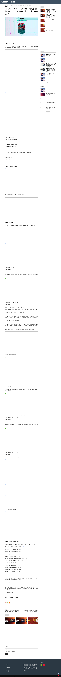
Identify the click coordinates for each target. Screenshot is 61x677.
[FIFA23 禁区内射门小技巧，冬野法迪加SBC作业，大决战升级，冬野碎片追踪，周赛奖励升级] (43, 69)
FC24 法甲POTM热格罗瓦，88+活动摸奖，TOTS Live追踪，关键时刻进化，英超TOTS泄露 (21, 626)
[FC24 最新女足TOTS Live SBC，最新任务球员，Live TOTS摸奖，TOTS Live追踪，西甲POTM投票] (10, 620)
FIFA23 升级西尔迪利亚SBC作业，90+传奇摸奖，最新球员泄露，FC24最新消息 (31, 611)
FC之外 (32, 1)
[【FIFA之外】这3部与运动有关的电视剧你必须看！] (43, 99)
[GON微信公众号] (41, 665)
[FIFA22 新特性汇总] (43, 90)
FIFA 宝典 (7, 670)
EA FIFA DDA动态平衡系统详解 (50, 102)
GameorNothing (8, 15)
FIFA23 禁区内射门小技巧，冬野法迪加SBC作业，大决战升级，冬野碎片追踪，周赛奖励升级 (51, 69)
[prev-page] (5, 628)
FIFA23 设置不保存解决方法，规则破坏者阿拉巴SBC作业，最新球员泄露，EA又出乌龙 (51, 64)
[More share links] (9, 602)
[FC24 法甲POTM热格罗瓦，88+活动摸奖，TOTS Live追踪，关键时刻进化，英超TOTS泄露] (21, 620)
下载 (43, 1)
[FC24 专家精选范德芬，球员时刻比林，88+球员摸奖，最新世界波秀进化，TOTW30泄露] (43, 30)
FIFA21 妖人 (8, 668)
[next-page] (7, 628)
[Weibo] (6, 602)
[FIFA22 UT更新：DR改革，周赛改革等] (43, 60)
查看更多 (48, 82)
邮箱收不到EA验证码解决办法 (50, 107)
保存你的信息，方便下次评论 (10, 651)
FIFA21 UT (7, 664)
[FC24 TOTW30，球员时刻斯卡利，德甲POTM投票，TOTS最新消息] (43, 25)
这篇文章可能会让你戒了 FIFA (50, 93)
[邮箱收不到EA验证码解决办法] (43, 108)
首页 (5, 5)
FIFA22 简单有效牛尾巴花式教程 (51, 54)
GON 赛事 (7, 671)
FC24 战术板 (23, 1)
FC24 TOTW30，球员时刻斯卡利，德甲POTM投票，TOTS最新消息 (51, 25)
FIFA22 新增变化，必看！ (50, 77)
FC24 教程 (28, 1)
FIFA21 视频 (8, 667)
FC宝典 (36, 1)
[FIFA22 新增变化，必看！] (43, 79)
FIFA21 (7, 663)
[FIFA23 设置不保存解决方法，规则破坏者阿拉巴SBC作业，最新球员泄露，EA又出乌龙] (43, 64)
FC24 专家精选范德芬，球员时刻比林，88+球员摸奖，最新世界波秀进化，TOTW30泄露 (51, 29)
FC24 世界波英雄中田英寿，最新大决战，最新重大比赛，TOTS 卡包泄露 (51, 20)
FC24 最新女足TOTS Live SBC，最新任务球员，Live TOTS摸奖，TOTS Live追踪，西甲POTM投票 (10, 626)
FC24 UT (18, 1)
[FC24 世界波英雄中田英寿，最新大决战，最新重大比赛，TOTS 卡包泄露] (33, 620)
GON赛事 (39, 1)
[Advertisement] (21, 38)
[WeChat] (7, 602)
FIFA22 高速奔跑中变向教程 (50, 73)
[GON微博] (44, 665)
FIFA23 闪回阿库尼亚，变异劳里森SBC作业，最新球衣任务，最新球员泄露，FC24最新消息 (12, 611)
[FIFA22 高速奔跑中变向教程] (43, 74)
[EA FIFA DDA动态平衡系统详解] (43, 104)
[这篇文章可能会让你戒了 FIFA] (43, 94)
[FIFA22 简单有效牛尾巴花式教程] (43, 55)
